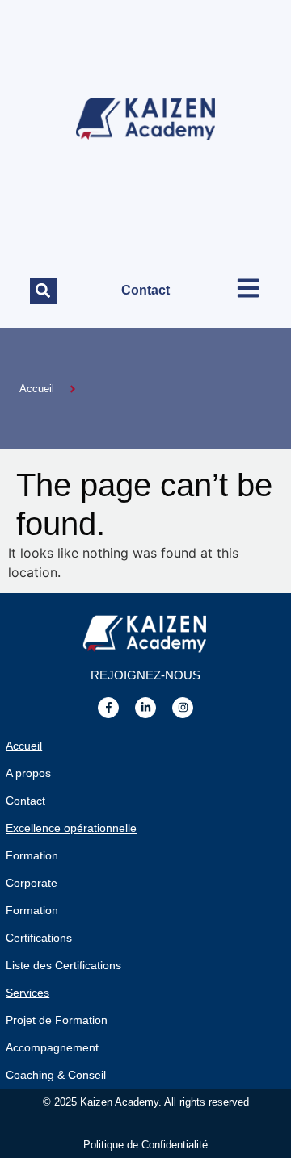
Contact (145, 290)
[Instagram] (182, 707)
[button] (43, 291)
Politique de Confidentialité (145, 1145)
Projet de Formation (57, 1020)
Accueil (24, 745)
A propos (28, 773)
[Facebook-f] (108, 707)
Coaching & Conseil (56, 1074)
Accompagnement (52, 1047)
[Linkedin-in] (145, 707)
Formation (32, 855)
